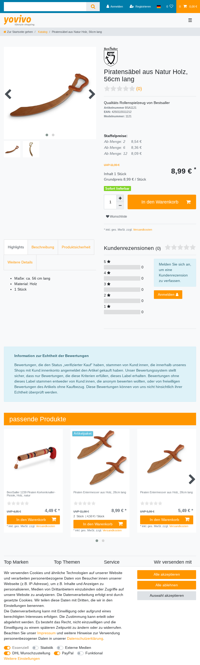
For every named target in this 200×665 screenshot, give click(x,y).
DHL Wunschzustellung (31, 653)
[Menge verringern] (120, 205)
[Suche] (92, 6)
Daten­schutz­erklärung (85, 638)
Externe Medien (78, 647)
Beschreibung (43, 247)
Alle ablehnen (166, 585)
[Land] (158, 6)
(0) (139, 88)
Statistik (46, 647)
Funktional (94, 653)
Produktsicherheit (76, 247)
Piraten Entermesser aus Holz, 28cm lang (99, 492)
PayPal (67, 653)
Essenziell (20, 647)
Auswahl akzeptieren (167, 595)
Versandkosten (142, 229)
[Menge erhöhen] (120, 198)
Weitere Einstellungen (22, 658)
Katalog (42, 31)
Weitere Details (20, 262)
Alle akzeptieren (167, 574)
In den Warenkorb (159, 202)
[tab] (16, 247)
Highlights (16, 247)
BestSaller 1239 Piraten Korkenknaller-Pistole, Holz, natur (31, 494)
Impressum (46, 633)
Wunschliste (118, 216)
